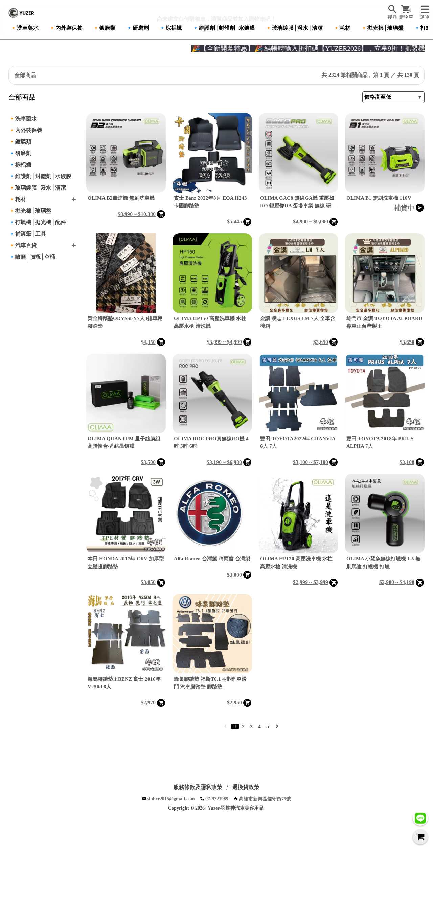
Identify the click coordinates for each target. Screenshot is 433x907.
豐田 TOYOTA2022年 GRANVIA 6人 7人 (297, 442)
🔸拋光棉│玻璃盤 (382, 28)
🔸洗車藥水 (24, 28)
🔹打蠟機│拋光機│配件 (37, 222)
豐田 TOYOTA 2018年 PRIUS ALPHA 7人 (379, 442)
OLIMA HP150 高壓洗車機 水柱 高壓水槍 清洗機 (210, 322)
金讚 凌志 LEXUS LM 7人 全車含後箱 (297, 322)
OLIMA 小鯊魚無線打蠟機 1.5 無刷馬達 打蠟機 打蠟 (383, 562)
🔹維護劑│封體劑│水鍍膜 (223, 28)
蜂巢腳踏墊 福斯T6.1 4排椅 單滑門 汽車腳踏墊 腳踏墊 (210, 682)
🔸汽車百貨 (22, 245)
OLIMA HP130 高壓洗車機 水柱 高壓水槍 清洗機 (296, 562)
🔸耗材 (341, 28)
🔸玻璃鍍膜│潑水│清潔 (294, 28)
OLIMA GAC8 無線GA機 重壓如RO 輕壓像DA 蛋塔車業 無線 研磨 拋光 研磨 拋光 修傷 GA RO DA (298, 202)
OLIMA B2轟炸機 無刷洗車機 (121, 198)
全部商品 (25, 75)
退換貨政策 (245, 787)
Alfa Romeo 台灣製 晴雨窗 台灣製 (212, 558)
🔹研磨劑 (137, 28)
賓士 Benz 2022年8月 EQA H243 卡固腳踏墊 (210, 201)
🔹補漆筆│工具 (27, 234)
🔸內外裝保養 (66, 28)
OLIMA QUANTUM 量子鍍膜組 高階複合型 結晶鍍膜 (124, 442)
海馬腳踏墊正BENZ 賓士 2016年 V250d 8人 (124, 682)
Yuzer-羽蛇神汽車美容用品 (236, 808)
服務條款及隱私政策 (198, 787)
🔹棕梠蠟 (170, 28)
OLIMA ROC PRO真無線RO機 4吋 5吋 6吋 (211, 442)
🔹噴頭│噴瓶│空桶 (31, 257)
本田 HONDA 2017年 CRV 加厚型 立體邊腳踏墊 (126, 562)
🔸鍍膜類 (104, 28)
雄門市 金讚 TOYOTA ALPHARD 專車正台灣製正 (384, 322)
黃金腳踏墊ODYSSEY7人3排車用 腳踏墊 (125, 322)
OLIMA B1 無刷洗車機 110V (378, 198)
